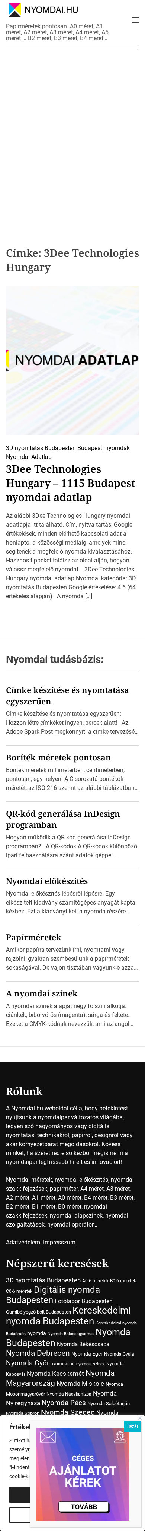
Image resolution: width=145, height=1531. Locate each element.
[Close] (140, 1418)
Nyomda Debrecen (38, 1353)
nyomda (36, 1333)
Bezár (132, 1426)
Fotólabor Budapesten (84, 1301)
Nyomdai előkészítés (47, 880)
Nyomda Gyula (119, 1354)
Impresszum (59, 1242)
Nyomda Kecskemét (55, 1373)
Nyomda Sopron (22, 1413)
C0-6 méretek (19, 1291)
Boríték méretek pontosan (58, 757)
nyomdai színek (90, 1364)
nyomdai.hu (63, 1363)
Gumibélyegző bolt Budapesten (38, 1312)
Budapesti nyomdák (103, 448)
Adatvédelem (23, 1242)
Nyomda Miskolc (80, 1383)
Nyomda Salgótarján (108, 1403)
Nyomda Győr (27, 1363)
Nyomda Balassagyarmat (71, 1333)
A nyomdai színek (42, 993)
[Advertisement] (72, 135)
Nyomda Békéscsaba (83, 1344)
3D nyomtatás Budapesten (41, 448)
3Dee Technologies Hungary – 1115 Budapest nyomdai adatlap (70, 483)
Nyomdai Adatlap (29, 456)
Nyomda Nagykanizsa (68, 1394)
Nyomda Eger (87, 1354)
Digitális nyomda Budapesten (53, 1294)
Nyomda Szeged (68, 1412)
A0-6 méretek (95, 1280)
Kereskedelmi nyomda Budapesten (68, 1316)
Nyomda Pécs (64, 1403)
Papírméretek (33, 936)
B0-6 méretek (123, 1280)
